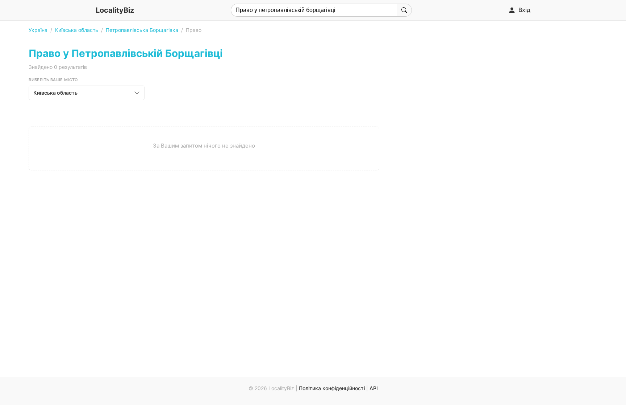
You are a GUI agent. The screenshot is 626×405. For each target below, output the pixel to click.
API (374, 388)
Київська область (76, 30)
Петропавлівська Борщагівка (142, 30)
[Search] (404, 10)
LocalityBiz (115, 10)
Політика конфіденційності (332, 388)
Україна (38, 30)
